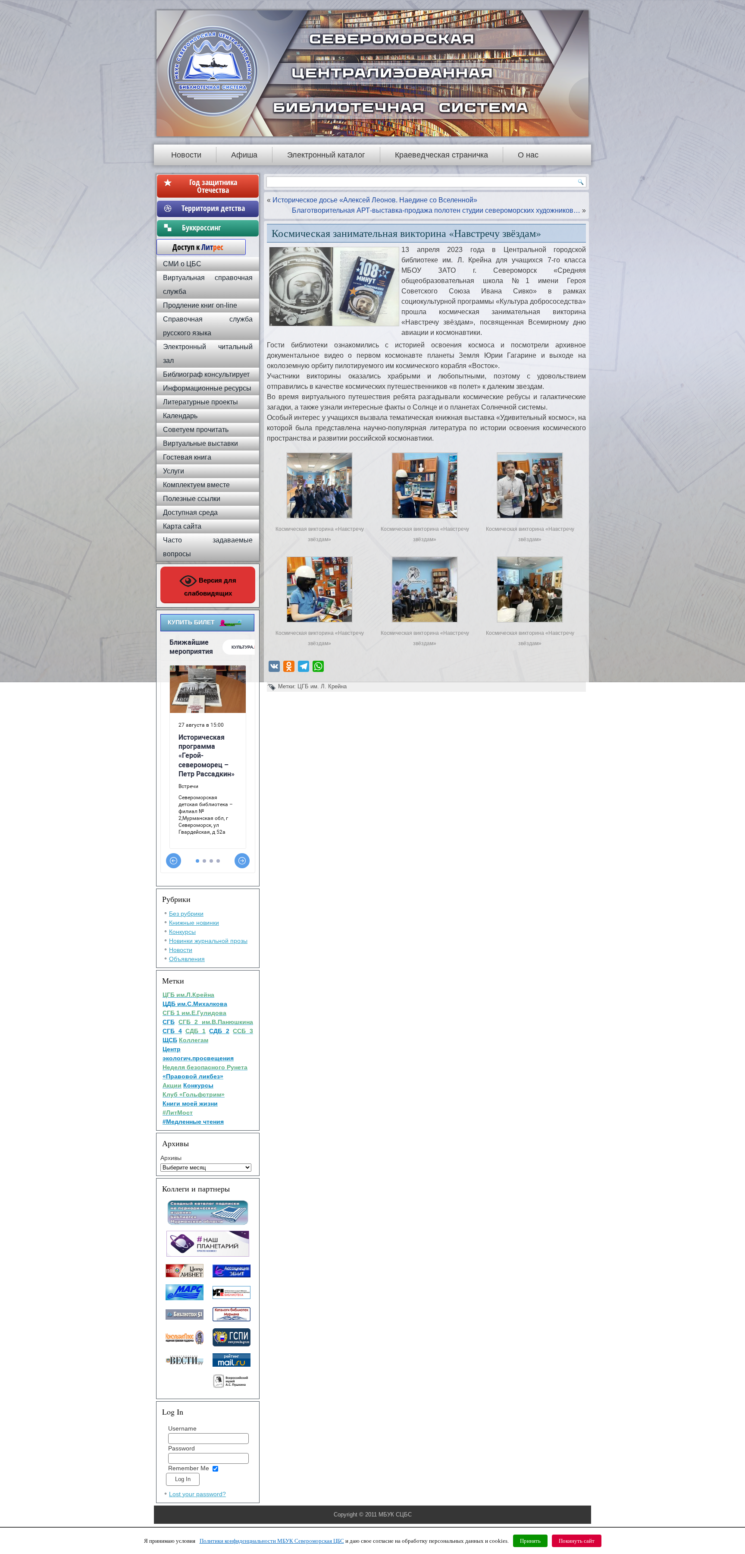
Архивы (171, 1157)
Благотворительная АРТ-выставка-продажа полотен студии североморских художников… (436, 210)
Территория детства (213, 208)
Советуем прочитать (196, 429)
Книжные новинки (194, 922)
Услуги (173, 471)
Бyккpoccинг (213, 227)
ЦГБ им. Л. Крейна (322, 686)
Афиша (244, 155)
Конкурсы (182, 931)
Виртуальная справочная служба (208, 284)
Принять (530, 1541)
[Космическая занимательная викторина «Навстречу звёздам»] (319, 518)
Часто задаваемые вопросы (208, 547)
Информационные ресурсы (207, 388)
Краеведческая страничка (441, 155)
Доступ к (193, 247)
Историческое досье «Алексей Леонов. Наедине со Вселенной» (374, 200)
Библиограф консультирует (206, 374)
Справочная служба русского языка (208, 326)
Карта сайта (182, 526)
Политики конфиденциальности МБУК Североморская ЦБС (272, 1541)
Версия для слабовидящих (210, 587)
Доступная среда (190, 512)
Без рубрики (186, 913)
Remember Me (188, 1468)
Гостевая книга (187, 457)
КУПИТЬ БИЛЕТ (191, 622)
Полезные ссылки (191, 498)
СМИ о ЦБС (182, 264)
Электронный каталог (326, 155)
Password (181, 1448)
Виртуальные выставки (200, 443)
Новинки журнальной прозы (208, 940)
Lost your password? (197, 1494)
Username (182, 1428)
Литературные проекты (200, 402)
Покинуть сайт (577, 1541)
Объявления (187, 958)
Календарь (180, 415)
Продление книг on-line (200, 305)
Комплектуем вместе (196, 485)
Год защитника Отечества (213, 186)
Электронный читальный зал (208, 353)
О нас (528, 155)
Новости (186, 155)
